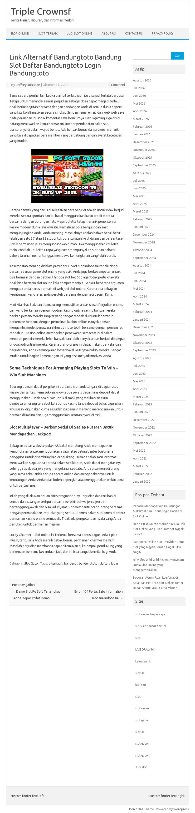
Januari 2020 (141, 481)
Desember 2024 (144, 234)
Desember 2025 (144, 142)
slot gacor (142, 720)
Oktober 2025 (142, 157)
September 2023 (144, 350)
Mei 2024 (139, 288)
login (114, 563)
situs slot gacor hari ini (150, 625)
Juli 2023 (139, 365)
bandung (70, 563)
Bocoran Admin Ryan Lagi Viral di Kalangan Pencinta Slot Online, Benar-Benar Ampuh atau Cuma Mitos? (159, 582)
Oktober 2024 (142, 250)
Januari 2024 (141, 319)
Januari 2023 (141, 412)
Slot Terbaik (48, 33)
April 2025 (140, 203)
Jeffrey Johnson (28, 85)
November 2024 (144, 242)
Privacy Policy (162, 33)
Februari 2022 (142, 473)
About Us (109, 33)
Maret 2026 (141, 119)
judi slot (140, 684)
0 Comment (116, 85)
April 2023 (140, 388)
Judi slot (141, 767)
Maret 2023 (141, 396)
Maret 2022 (141, 466)
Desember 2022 (144, 419)
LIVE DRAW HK (145, 649)
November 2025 (144, 149)
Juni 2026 (139, 95)
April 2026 (140, 111)
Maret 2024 (141, 304)
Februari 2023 (142, 404)
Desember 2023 (144, 327)
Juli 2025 (139, 180)
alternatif (55, 563)
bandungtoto (88, 563)
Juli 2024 (139, 273)
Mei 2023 (139, 381)
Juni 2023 (139, 373)
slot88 (139, 673)
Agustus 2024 (142, 265)
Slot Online (20, 33)
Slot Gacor (31, 563)
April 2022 (140, 458)
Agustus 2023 (142, 358)
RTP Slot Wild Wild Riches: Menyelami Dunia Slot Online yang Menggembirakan (159, 564)
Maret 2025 (141, 211)
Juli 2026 (139, 88)
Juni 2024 (139, 281)
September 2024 (144, 257)
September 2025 (144, 165)
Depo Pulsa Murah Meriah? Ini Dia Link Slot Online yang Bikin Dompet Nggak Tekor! (159, 529)
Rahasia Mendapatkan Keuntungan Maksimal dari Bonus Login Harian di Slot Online (157, 511)
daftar (104, 563)
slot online (142, 708)
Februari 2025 (142, 219)
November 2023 (144, 335)
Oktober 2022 (142, 435)
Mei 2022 (139, 450)
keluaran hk (143, 661)
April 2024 (140, 296)
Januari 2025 (141, 226)
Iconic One (136, 809)
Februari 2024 (142, 311)
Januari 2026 (141, 134)
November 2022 (144, 427)
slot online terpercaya (150, 614)
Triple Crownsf (41, 11)
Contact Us (133, 33)
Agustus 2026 (142, 80)
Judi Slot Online (79, 33)
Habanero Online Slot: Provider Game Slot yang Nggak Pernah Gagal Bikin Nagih (159, 547)
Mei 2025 (139, 196)
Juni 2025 (139, 188)
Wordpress (181, 809)
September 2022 (144, 442)
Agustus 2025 (142, 172)
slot (138, 637)
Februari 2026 (142, 126)
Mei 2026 (139, 103)
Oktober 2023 (142, 342)
